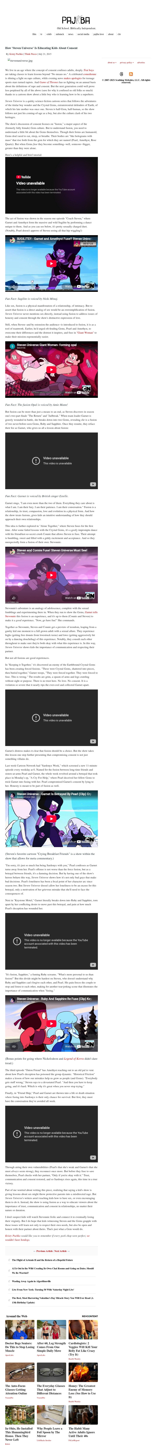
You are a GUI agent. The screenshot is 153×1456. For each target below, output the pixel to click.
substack (60, 34)
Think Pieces (31, 53)
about (110, 34)
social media (83, 34)
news (70, 34)
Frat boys (89, 70)
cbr (119, 34)
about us (111, 62)
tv (41, 34)
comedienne (89, 74)
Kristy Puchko (16, 53)
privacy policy (126, 62)
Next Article (60, 1251)
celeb (49, 34)
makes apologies (73, 78)
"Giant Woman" (85, 332)
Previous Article (44, 1251)
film (34, 34)
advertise (141, 62)
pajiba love (99, 34)
